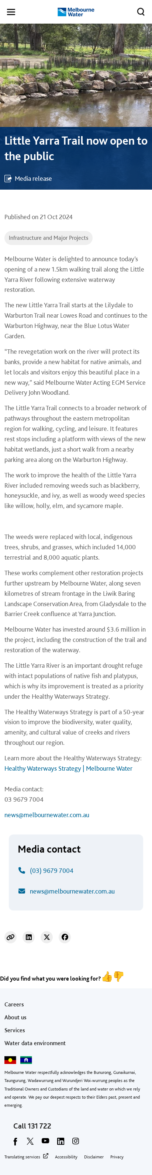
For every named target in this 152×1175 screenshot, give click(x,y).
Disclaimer (94, 1157)
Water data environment (35, 1043)
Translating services (22, 1157)
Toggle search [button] (141, 12)
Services (14, 1030)
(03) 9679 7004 (51, 870)
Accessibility (66, 1157)
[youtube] (45, 1144)
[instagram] (76, 1144)
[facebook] (15, 1144)
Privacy (117, 1157)
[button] (11, 13)
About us (15, 1017)
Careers (14, 1004)
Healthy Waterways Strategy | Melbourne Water (68, 768)
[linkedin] (60, 1144)
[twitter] (30, 1144)
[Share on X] (47, 937)
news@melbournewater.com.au (46, 815)
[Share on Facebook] (65, 937)
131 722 (39, 1126)
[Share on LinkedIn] (29, 937)
